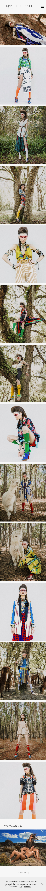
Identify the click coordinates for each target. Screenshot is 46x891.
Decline (27, 886)
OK (21, 886)
